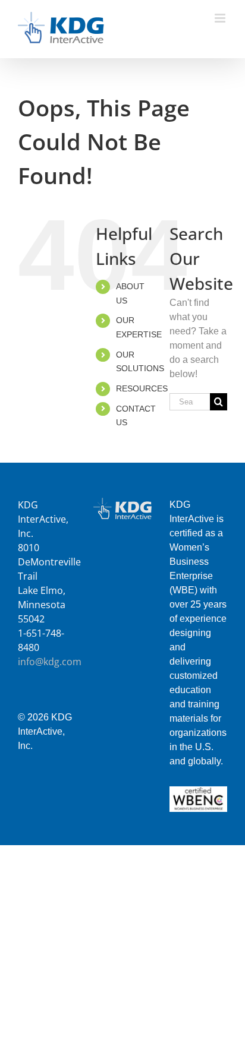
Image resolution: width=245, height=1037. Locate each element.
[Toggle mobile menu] (221, 18)
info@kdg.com (49, 661)
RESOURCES (142, 388)
